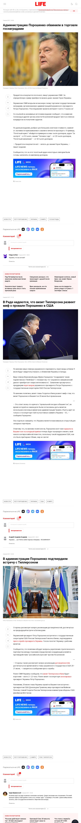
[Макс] (28, 229)
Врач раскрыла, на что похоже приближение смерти (38, 288)
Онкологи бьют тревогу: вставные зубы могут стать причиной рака (15, 288)
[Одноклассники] (42, 229)
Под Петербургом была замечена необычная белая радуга (15, 279)
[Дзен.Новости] (23, 229)
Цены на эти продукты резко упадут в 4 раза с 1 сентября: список (63, 288)
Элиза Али (18, 181)
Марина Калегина (20, 463)
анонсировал (66, 676)
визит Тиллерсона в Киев (53, 674)
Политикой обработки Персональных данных (53, 10)
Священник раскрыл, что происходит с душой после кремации (39, 279)
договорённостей (62, 663)
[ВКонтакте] (37, 229)
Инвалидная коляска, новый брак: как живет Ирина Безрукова (65, 279)
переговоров (29, 385)
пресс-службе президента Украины (27, 641)
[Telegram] (33, 229)
